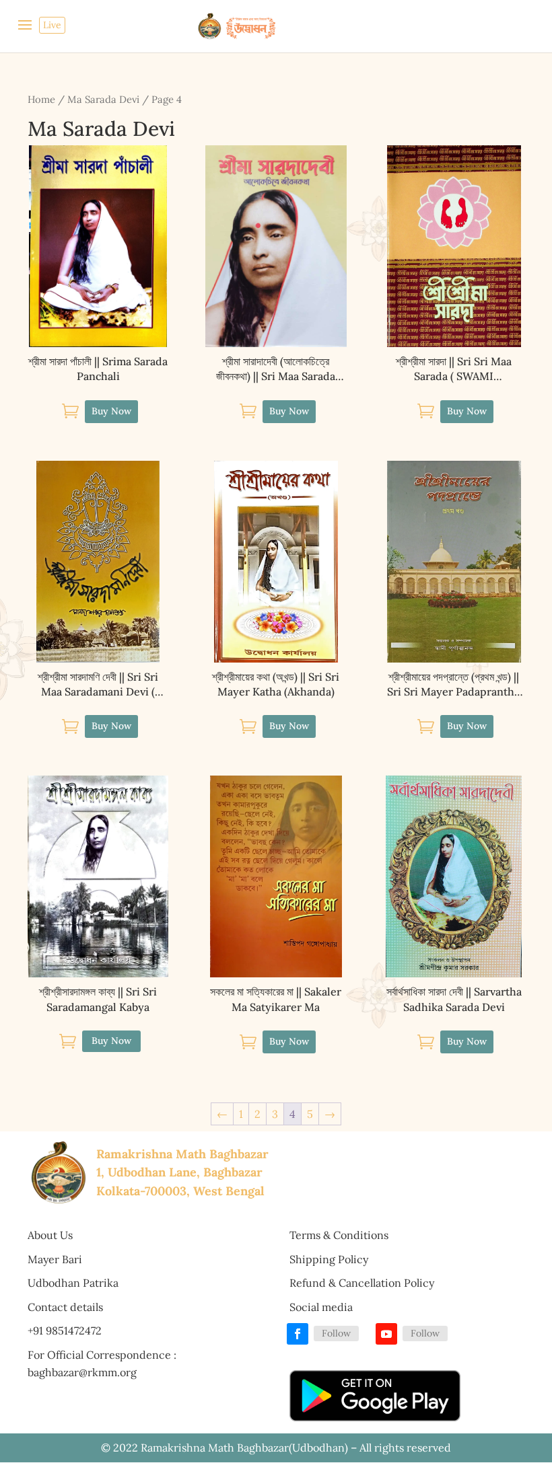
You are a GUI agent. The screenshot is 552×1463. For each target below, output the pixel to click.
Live (52, 25)
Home (41, 99)
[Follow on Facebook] (297, 1334)
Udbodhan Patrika (73, 1282)
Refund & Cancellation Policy (361, 1282)
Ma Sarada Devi (103, 99)
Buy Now (111, 1041)
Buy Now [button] (111, 411)
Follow (336, 1333)
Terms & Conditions (338, 1235)
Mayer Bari (55, 1259)
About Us (50, 1235)
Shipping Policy (328, 1259)
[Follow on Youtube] (386, 1334)
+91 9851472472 (65, 1330)
